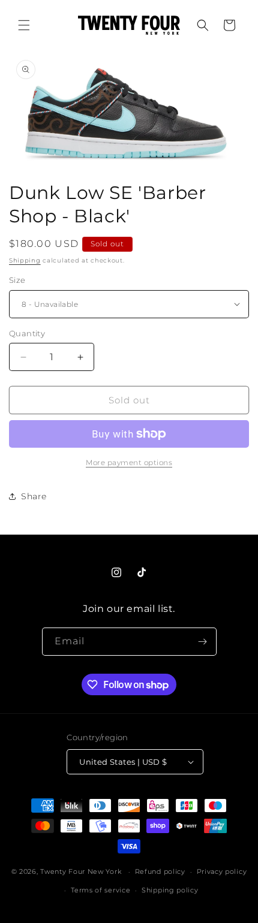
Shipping (25, 260)
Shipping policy (170, 890)
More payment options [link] (129, 462)
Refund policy (160, 871)
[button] (24, 25)
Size (17, 280)
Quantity (27, 333)
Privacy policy (222, 871)
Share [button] (34, 496)
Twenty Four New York (80, 871)
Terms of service (100, 890)
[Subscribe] (203, 642)
